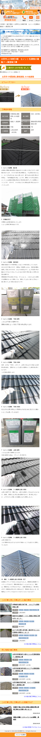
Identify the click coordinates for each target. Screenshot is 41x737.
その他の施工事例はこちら (32, 644)
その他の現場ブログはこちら (31, 727)
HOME (2, 24)
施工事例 (9, 24)
